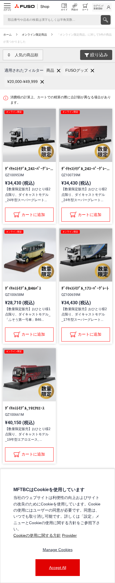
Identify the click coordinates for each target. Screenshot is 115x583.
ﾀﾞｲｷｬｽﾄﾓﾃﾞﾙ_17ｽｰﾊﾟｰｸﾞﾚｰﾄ (85, 288)
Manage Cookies (58, 549)
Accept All (57, 567)
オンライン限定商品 (34, 34)
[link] (102, 7)
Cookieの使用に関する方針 (37, 535)
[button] (52, 71)
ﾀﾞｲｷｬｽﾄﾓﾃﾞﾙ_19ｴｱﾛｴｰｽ (24, 408)
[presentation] (106, 20)
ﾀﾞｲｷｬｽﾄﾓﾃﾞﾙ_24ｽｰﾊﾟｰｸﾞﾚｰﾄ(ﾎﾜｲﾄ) (29, 168)
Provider (69, 535)
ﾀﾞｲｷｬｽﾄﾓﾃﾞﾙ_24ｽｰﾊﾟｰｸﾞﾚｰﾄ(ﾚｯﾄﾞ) (85, 168)
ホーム (7, 34)
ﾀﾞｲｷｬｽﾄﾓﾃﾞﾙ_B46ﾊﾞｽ (23, 288)
